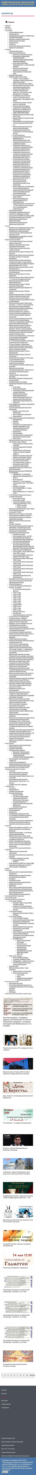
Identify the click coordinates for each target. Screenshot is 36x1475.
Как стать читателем (8, 1449)
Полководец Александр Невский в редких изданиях (23, 391)
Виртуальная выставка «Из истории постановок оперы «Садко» (20, 441)
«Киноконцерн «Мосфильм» (18, 867)
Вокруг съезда (21, 507)
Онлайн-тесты (13, 42)
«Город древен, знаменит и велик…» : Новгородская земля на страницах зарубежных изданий (21, 517)
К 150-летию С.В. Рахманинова (19, 616)
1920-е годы (17, 594)
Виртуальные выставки (12, 239)
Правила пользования (16, 48)
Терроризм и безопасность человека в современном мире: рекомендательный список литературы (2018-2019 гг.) (23, 148)
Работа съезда (21, 505)
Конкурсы (12, 879)
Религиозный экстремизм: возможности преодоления (21, 107)
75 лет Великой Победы (20, 918)
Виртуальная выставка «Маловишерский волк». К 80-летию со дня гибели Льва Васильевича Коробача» (21, 370)
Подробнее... (6, 1470)
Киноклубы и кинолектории (21, 437)
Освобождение (14, 301)
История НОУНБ (18, 795)
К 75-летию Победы (15, 916)
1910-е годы (17, 592)
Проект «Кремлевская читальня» (19, 841)
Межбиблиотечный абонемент (19, 231)
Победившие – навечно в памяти (23, 961)
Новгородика (9, 743)
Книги (19, 976)
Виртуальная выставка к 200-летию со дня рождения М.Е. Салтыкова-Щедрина (21, 635)
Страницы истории (19, 534)
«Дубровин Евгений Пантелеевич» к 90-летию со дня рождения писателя (21, 734)
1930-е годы (17, 596)
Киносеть (16, 423)
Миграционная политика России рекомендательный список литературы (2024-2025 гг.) (23, 87)
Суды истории (13, 966)
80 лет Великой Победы (20, 957)
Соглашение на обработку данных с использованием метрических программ (20, 817)
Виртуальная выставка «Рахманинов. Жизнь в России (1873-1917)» (21, 309)
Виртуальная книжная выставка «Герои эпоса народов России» (21, 509)
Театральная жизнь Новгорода (19, 532)
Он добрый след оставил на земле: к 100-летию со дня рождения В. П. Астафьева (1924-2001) (23, 98)
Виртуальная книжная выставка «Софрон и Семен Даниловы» (19, 693)
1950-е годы (17, 599)
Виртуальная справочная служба (19, 229)
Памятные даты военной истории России (18, 993)
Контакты (12, 788)
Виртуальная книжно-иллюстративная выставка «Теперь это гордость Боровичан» (21, 256)
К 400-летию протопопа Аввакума (20, 843)
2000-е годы (17, 610)
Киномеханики (17, 433)
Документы (13, 812)
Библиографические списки (18, 77)
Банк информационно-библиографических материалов (19, 893)
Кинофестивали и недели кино (23, 435)
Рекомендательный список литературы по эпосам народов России (23, 131)
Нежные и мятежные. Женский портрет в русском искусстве (21, 641)
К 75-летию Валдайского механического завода (17, 362)
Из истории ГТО (18, 479)
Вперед (32, 1375)
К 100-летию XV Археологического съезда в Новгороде (20, 495)
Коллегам (8, 870)
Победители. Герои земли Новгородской (21, 929)
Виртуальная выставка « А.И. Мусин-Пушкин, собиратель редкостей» (20, 295)
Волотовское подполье (20, 973)
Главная (4, 1390)
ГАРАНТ (15, 861)
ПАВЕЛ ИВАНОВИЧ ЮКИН (21, 113)
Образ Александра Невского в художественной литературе (22, 398)
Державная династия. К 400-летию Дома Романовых (20, 468)
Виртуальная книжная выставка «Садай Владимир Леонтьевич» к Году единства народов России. (21, 669)
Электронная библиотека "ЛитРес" (20, 217)
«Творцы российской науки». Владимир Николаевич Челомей (21, 696)
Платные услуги (14, 234)
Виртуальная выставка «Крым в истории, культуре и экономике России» (21, 298)
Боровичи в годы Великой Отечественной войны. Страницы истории (23, 923)
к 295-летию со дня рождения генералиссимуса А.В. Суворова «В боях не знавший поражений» (21, 628)
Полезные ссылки (14, 880)
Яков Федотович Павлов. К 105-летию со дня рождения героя (21, 358)
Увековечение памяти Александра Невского (20, 394)
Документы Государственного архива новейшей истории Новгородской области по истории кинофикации (22, 427)
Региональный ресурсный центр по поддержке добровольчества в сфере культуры (21, 986)
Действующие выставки (17, 41)
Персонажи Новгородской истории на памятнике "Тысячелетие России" (21, 526)
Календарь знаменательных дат (19, 212)
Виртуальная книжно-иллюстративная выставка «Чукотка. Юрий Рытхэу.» (21, 730)
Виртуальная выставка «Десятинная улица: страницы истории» (21, 348)
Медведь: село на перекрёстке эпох (20, 623)
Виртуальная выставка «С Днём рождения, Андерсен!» (19, 285)
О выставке (16, 387)
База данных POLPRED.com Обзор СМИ (21, 216)
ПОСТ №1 (20, 954)
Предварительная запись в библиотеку (21, 36)
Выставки (8, 29)
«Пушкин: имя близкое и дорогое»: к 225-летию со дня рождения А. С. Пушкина (22, 92)
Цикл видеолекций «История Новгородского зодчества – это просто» (19, 781)
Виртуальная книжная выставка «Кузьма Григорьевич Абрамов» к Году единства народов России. (21, 700)
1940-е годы (17, 598)
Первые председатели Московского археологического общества (20, 621)
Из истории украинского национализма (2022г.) (20, 199)
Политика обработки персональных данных (15, 1456)
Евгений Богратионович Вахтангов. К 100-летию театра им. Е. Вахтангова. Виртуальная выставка (21, 580)
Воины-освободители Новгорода (24, 941)
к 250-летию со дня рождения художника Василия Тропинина (19, 644)
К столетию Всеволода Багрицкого (20, 586)
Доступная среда (11, 897)
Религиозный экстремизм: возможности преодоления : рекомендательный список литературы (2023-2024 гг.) (22, 175)
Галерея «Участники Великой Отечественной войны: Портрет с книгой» (23, 907)
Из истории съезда (19, 498)
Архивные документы (20, 807)
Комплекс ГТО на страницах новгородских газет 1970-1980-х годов (23, 483)
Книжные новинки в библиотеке (19, 39)
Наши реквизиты (14, 810)
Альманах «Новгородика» (21, 752)
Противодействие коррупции (14, 896)
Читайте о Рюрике (15, 524)
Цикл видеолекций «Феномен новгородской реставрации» (18, 773)
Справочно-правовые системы (19, 214)
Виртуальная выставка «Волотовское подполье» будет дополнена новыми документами (16, 1073)
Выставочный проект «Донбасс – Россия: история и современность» (20, 312)
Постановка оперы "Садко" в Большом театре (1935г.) (22, 459)
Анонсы (7, 27)
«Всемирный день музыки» (17, 625)
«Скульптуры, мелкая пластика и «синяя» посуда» (19, 249)
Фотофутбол (17, 613)
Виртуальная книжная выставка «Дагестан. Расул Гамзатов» (19, 665)
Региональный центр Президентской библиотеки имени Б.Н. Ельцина (17, 768)
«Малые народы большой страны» (20, 682)
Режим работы (14, 34)
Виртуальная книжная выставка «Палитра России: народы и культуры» (21, 655)
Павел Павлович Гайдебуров (22, 550)
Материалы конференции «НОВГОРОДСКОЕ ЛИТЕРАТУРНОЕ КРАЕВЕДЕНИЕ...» (23, 755)
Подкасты (12, 44)
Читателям (8, 30)
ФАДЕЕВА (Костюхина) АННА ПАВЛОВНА (24, 951)
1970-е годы (17, 603)
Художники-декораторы (21, 466)
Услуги (7, 226)
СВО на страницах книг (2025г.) (23, 84)
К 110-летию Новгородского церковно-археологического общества (21, 341)
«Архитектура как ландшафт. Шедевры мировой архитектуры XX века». (21, 679)
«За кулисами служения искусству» (20, 632)
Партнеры (8, 849)
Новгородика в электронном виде (20, 745)
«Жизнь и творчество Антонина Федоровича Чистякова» (19, 245)
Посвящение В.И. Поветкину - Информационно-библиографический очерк (22, 138)
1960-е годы (17, 601)
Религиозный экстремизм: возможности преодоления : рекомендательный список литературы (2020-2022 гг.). (22, 161)
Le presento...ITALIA (15, 512)
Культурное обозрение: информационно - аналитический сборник (23, 64)
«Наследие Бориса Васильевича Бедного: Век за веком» (19, 737)
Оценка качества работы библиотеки (21, 820)
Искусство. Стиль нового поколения (20, 514)
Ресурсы (8, 49)
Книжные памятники (15, 75)
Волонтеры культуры (12, 981)
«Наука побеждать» (15, 584)
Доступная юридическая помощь (20, 46)
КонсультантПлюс (19, 860)
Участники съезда (19, 500)
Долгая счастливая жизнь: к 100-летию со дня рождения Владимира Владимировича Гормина (21, 337)
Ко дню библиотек (19, 135)
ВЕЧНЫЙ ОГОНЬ (18, 939)
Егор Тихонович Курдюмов (21, 541)
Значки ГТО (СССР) (19, 486)
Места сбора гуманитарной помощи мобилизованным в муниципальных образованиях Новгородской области (21, 889)
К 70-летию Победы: (15, 911)
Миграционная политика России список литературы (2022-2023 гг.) (23, 123)
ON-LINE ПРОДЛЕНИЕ (15, 37)
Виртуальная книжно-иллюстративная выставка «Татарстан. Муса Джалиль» (21, 658)
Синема (15, 421)
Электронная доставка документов (20, 233)
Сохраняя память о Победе (17, 618)
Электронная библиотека (17, 53)
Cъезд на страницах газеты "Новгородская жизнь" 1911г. (22, 502)
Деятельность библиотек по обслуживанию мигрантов (22, 110)
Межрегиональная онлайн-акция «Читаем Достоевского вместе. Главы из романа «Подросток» (21, 837)
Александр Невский (19, 389)
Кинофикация (17, 419)
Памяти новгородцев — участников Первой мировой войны (20, 833)
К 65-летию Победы (15, 901)
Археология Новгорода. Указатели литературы (20, 69)
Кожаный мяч (17, 604)
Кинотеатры (17, 431)
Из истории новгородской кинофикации (21, 418)
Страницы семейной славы (21, 959)
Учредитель (5, 1407)
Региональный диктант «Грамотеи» (15, 1268)
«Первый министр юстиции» (18, 382)
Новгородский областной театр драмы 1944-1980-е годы (23, 555)
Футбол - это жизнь (15, 587)
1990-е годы (17, 608)
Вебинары (12, 885)
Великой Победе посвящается (15, 899)
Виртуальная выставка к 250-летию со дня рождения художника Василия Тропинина (21, 674)
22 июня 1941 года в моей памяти (20, 848)
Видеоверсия (17, 416)
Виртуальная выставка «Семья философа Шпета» (19, 281)
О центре (12, 771)
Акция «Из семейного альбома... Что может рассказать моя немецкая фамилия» (20, 829)
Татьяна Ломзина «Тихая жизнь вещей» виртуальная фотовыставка (20, 345)
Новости (8, 25)
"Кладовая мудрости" (20, 802)
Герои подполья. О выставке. (22, 971)
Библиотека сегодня (15, 808)
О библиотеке (9, 786)
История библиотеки (15, 793)
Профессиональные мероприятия (20, 882)
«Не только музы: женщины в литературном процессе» (18, 705)
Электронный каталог (16, 51)
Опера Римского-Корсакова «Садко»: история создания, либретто (22, 452)
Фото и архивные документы (22, 414)
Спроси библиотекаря (16, 32)
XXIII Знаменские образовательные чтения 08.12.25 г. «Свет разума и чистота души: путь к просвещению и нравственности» (24, 205)
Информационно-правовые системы (20, 236)
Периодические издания (25, 978)
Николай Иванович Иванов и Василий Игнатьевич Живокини (23, 538)
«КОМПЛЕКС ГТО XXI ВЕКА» (22, 474)
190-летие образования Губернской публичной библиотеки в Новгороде (21, 798)
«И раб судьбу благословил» (18, 639)
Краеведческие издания (17, 750)
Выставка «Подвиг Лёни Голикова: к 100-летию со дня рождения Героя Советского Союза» (20, 685)
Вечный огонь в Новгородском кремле (24, 944)
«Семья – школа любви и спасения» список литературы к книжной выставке (23, 80)
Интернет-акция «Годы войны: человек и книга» (22, 903)
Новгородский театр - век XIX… (22, 536)
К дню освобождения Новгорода (23, 920)
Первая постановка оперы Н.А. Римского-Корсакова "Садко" (22, 456)
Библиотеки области (15, 884)
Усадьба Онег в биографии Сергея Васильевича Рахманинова (20, 530)
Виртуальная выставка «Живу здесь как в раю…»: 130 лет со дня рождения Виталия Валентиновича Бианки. (21, 304)
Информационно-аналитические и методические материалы (20, 876)
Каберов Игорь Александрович (22, 948)
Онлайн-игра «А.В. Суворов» (18, 784)
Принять (5, 1472)
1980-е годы (17, 606)
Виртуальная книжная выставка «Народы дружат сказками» (19, 708)
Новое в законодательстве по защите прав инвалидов (22, 127)
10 (27, 1375)
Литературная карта (15, 210)
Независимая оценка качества (19, 813)
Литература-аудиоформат (17, 762)
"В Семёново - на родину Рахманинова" (17, 1123)
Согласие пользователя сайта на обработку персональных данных (19, 823)
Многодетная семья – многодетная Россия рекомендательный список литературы (21, 182)
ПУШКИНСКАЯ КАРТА (16, 238)
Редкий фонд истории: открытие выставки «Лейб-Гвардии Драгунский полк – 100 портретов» (18, 1197)
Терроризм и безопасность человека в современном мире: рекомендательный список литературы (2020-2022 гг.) (23, 155)
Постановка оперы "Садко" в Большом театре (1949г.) (22, 463)
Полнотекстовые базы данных (22, 54)
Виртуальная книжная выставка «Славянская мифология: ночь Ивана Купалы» (21, 726)
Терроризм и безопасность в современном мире (22, 143)
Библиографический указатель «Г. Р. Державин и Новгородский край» (20, 765)
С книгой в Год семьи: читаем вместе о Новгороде (22, 103)
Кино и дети (17, 438)
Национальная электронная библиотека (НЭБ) (18, 220)
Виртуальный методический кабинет (21, 872)
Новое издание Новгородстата (23, 927)
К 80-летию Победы (15, 956)
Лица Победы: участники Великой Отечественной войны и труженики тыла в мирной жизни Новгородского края (23, 934)
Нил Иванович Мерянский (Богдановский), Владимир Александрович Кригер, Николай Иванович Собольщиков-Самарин (23, 545)
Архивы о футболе (19, 611)
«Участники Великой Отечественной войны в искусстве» (20, 242)
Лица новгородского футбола (22, 615)
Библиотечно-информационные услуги (21, 227)
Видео (7, 868)
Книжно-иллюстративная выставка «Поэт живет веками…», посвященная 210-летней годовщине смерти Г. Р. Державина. (21, 650)
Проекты (8, 825)
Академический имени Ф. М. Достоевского (22, 576)
